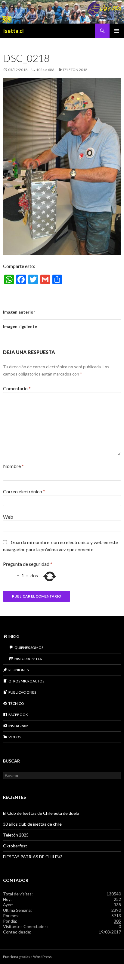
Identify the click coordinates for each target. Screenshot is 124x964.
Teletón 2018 (75, 69)
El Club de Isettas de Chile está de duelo (41, 813)
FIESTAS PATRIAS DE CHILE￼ (32, 856)
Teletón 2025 (16, 834)
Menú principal (117, 31)
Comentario (17, 388)
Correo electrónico (24, 491)
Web (8, 517)
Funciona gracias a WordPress (27, 956)
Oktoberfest (15, 845)
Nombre (13, 466)
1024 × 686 (45, 69)
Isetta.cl (13, 30)
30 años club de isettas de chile (32, 824)
